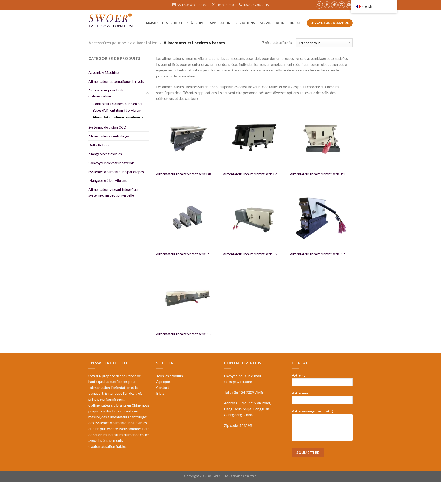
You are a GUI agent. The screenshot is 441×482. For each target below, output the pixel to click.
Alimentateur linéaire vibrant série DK (183, 174)
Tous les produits (169, 376)
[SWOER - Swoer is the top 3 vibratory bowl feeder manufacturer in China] (111, 21)
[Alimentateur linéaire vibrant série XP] (321, 217)
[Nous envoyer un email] (341, 4)
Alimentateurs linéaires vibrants (118, 117)
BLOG (280, 23)
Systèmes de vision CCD (107, 127)
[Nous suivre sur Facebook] (327, 4)
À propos (198, 23)
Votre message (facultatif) (312, 411)
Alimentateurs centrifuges (108, 136)
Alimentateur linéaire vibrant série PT (183, 254)
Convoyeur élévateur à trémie (111, 162)
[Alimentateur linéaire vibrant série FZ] (254, 137)
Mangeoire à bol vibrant (107, 180)
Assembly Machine (103, 72)
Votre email (301, 393)
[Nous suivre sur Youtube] (349, 4)
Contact (295, 23)
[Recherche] (319, 5)
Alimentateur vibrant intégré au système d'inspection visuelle (113, 192)
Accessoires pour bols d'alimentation (123, 42)
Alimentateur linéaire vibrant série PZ (250, 254)
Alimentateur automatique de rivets (116, 81)
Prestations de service (253, 23)
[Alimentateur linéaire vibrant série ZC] (187, 297)
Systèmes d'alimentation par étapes (116, 171)
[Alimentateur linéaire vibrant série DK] (187, 137)
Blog (160, 393)
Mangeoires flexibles (105, 153)
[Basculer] (147, 93)
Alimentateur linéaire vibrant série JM (317, 174)
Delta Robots (99, 145)
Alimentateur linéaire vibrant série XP (317, 254)
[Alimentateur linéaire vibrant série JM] (321, 137)
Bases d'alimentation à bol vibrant (117, 110)
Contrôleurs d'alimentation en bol (117, 104)
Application (220, 23)
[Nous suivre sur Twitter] (334, 4)
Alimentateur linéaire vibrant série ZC (183, 334)
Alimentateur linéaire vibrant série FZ (250, 174)
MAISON (152, 23)
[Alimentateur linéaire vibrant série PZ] (254, 217)
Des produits (173, 23)
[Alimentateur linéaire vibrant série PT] (187, 217)
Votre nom (300, 375)
